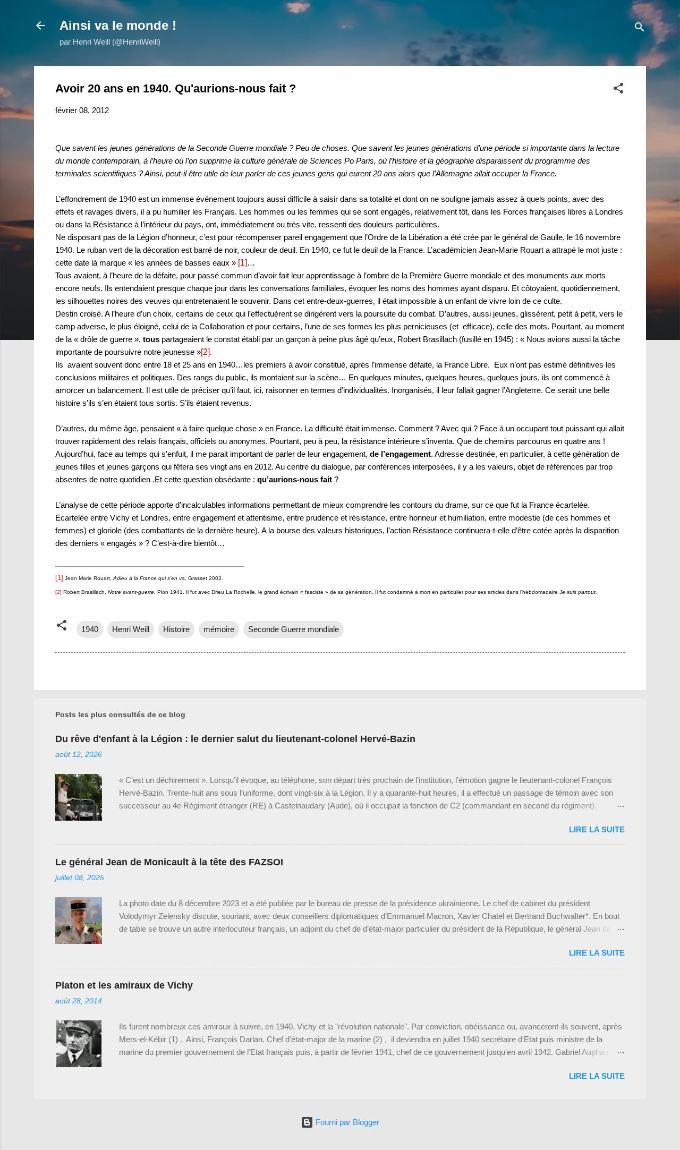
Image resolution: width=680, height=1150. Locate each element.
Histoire (176, 629)
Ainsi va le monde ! (118, 25)
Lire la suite (597, 829)
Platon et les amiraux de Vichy (124, 985)
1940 (89, 629)
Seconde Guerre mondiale (293, 629)
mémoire (218, 629)
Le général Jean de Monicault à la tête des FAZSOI (169, 862)
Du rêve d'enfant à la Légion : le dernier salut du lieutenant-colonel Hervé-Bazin (235, 739)
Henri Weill (130, 629)
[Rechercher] (639, 29)
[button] (618, 90)
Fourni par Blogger (346, 1122)
